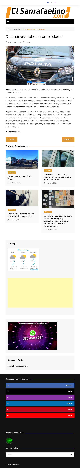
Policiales (28, 42)
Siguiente (67, 139)
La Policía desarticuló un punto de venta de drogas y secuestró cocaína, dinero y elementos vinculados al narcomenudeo (58, 221)
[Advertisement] (40, 293)
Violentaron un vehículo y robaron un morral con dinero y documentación (57, 177)
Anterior (12, 139)
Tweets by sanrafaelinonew (18, 366)
